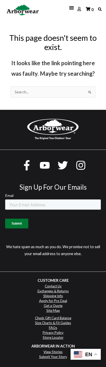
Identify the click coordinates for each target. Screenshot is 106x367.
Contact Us (53, 286)
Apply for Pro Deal (53, 301)
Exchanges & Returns (53, 291)
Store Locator (53, 337)
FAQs (53, 328)
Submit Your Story (53, 357)
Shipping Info (53, 296)
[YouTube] (45, 165)
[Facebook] (27, 165)
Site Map (53, 310)
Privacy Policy (53, 333)
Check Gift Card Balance (53, 318)
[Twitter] (63, 165)
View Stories (53, 352)
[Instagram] (81, 165)
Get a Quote (53, 306)
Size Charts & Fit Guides (53, 323)
